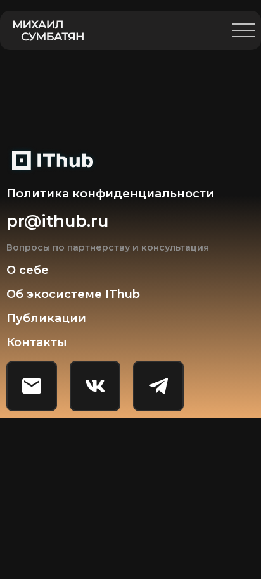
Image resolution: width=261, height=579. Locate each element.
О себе (27, 270)
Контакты (36, 342)
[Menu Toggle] (243, 30)
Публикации (46, 318)
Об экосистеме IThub (73, 294)
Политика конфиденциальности (110, 194)
